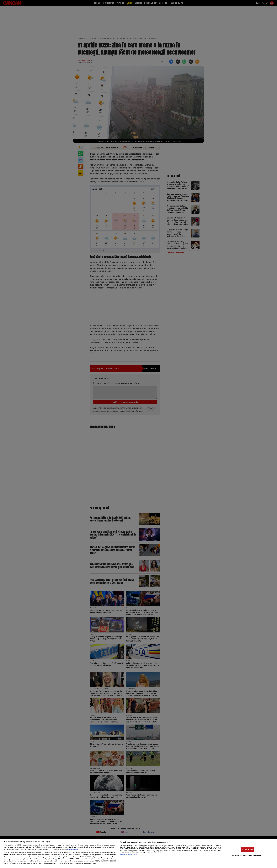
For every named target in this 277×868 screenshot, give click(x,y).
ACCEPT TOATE (247, 849)
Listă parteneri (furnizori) (128, 854)
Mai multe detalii (72, 849)
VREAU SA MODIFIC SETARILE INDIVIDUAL (247, 855)
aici (56, 859)
